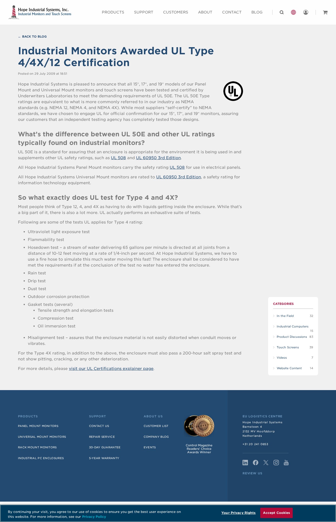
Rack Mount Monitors (37, 447)
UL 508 (118, 157)
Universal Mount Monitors (42, 436)
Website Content (289, 368)
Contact (232, 12)
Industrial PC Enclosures (41, 458)
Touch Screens (288, 347)
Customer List (156, 426)
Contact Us (99, 426)
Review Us (252, 473)
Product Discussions (292, 337)
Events (150, 447)
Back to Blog (34, 36)
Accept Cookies (276, 513)
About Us (153, 416)
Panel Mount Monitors (38, 426)
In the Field (285, 316)
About (205, 12)
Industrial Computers (292, 326)
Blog (256, 12)
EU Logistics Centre (262, 416)
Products (113, 12)
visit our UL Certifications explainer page (111, 368)
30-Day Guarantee (105, 447)
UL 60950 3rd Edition (158, 157)
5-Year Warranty (104, 458)
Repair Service (102, 436)
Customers (175, 12)
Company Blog (156, 436)
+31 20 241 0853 (255, 444)
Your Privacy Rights (238, 513)
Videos (282, 357)
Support (143, 12)
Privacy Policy (94, 517)
